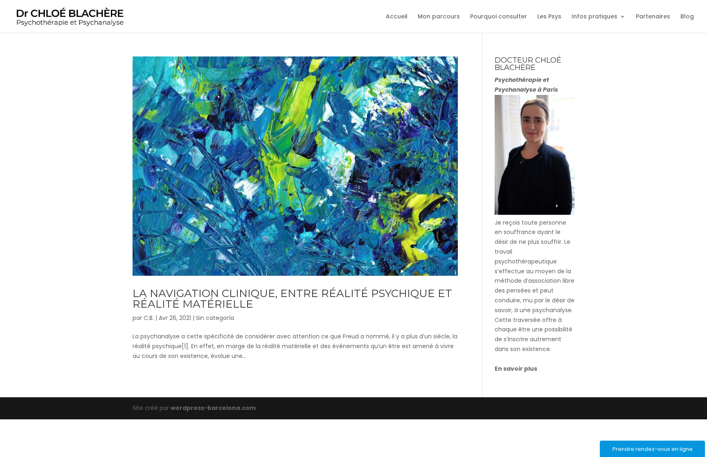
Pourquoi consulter (498, 17)
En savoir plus (516, 369)
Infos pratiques (594, 17)
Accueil (397, 17)
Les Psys (549, 17)
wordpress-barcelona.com (213, 408)
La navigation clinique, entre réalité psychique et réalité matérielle (292, 299)
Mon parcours (439, 17)
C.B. (149, 318)
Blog (687, 17)
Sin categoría (215, 318)
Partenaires (653, 17)
